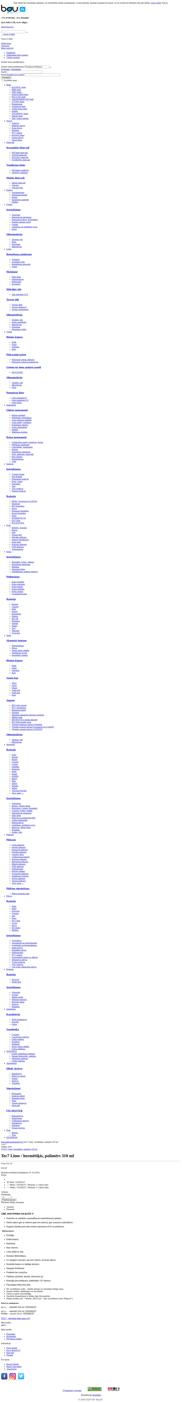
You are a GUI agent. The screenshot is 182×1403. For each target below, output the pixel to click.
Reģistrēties (16, 69)
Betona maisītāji (18, 415)
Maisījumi (11, 271)
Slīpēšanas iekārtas (19, 432)
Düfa (14, 609)
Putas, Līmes (17, 481)
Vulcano (15, 185)
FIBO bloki (16, 92)
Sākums (4, 1142)
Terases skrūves (18, 1128)
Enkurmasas (17, 1118)
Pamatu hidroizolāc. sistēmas (24, 1056)
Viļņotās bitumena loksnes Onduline (27, 724)
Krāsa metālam (18, 589)
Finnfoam (16, 504)
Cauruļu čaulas (18, 474)
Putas (14, 242)
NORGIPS (16, 982)
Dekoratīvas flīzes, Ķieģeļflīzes (25, 220)
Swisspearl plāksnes (20, 874)
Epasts (4, 72)
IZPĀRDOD (11, 1137)
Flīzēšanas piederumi (20, 445)
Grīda (8, 249)
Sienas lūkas (17, 140)
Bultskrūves (17, 1074)
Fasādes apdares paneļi (21, 222)
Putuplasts (16, 244)
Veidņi (14, 267)
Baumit (15, 604)
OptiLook (16, 693)
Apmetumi (16, 803)
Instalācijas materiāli (20, 200)
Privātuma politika (14, 1339)
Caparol (15, 607)
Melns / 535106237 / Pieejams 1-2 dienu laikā (29, 1185)
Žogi (8, 1130)
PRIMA (15, 930)
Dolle (14, 342)
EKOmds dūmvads (20, 153)
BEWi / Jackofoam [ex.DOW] (24, 501)
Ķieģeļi (15, 111)
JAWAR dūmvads (19, 155)
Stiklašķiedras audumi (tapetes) (25, 572)
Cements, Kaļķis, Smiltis (22, 811)
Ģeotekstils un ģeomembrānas (24, 945)
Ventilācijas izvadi (19, 653)
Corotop (15, 913)
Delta (14, 906)
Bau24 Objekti (12, 1364)
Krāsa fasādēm (18, 582)
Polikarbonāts (17, 869)
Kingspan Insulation (20, 511)
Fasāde (9, 204)
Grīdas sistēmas (18, 1061)
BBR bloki (16, 90)
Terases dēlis (17, 305)
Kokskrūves (17, 1123)
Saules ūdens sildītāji (20, 650)
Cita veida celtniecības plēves (24, 967)
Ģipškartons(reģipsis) (21, 857)
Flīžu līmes (16, 277)
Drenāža (15, 1022)
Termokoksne (17, 549)
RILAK (15, 619)
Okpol (14, 688)
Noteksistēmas (18, 646)
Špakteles (16, 830)
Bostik (14, 759)
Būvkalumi (16, 1093)
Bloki (8, 85)
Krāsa (14, 229)
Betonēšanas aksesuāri (21, 264)
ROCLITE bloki (19, 97)
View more (18, 793)
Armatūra (16, 259)
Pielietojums (13, 576)
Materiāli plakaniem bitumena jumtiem (28, 715)
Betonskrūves (17, 1116)
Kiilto (14, 771)
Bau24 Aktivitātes (13, 1366)
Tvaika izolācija (18, 962)
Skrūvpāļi (16, 1105)
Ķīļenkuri (16, 1125)
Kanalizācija (13, 1014)
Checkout (5, 46)
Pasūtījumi (10, 53)
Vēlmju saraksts (13, 57)
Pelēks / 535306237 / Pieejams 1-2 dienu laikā (29, 1187)
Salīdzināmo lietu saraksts (17, 55)
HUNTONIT (17, 372)
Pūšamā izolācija (19, 491)
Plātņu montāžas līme (21, 894)
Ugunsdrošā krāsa (19, 594)
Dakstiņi (15, 712)
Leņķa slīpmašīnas (19, 427)
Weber (14, 788)
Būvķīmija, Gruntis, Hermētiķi (24, 808)
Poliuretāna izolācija (20, 479)
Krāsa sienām (17, 591)
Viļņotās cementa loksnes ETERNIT (27, 729)
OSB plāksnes (18, 547)
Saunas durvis (17, 138)
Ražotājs (11, 496)
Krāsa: (4, 1175)
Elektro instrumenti (17, 410)
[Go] (50, 67)
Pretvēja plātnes (18, 871)
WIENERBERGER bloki (23, 99)
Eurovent (15, 911)
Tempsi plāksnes (19, 881)
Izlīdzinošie (16, 282)
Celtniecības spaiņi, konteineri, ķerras (27, 442)
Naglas (15, 1078)
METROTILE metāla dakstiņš (24, 720)
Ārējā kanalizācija (19, 1019)
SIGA (14, 925)
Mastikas (15, 567)
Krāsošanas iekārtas (20, 425)
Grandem (96, 1395)
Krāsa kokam (17, 587)
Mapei (14, 779)
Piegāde (9, 1355)
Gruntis (15, 224)
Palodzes (15, 130)
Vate (13, 486)
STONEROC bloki (20, 114)
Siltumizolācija (14, 234)
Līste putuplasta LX (20, 400)
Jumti (8, 635)
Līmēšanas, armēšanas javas (23, 825)
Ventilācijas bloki (15, 165)
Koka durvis (17, 128)
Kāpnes (15, 449)
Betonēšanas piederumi (19, 254)
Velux (14, 683)
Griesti (9, 332)
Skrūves (15, 1004)
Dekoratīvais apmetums (21, 217)
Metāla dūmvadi (15, 177)
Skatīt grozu (6, 43)
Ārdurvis (15, 123)
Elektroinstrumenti (19, 195)
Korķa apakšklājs (19, 322)
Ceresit (15, 764)
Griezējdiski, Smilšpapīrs (22, 447)
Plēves (14, 648)
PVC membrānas (19, 708)
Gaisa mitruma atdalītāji (22, 420)
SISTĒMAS (11, 1051)
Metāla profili (17, 997)
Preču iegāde (11, 1348)
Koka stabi (16, 542)
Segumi (10, 700)
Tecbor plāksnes (18, 878)
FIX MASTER (14, 1110)
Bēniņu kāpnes (14, 337)
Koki (8, 525)
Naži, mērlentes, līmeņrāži (23, 454)
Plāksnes (10, 835)
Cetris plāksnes (18, 845)
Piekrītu (165, 3)
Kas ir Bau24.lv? (13, 1350)
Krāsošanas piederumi (21, 452)
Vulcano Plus (17, 188)
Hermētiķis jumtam (20, 655)
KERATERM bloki (20, 94)
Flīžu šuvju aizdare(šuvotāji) (23, 818)
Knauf (14, 774)
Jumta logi (12, 678)
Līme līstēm (17, 403)
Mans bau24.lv (7, 48)
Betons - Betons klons (21, 806)
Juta (13, 916)
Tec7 (14, 628)
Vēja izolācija (17, 489)
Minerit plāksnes (19, 864)
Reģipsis (10, 969)
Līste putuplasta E (19, 398)
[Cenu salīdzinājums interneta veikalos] (113, 1390)
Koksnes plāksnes (19, 544)
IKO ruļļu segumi (19, 705)
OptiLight (16, 690)
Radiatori (15, 1044)
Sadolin (15, 623)
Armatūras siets (18, 262)
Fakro (14, 344)
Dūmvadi (10, 142)
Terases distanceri (19, 307)
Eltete (14, 909)
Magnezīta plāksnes (20, 862)
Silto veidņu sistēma (20, 118)
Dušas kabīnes (18, 1039)
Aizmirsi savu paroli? (15, 75)
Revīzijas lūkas (18, 135)
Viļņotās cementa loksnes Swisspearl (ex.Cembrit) (33, 727)
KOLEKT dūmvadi (20, 157)
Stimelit (15, 786)
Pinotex (15, 616)
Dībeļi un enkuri (18, 1076)
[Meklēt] (27, 32)
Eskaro (15, 611)
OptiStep (15, 347)
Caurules (15, 1034)
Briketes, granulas (19, 528)
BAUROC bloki (19, 87)
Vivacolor (16, 633)
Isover (14, 508)
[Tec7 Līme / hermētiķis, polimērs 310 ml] (19, 1149)
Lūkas (14, 1024)
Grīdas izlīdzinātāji (19, 820)
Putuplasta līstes (15, 392)
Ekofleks (15, 767)
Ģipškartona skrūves (20, 1121)
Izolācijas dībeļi (18, 1096)
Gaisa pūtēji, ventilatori (21, 422)
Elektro (9, 190)
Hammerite (16, 614)
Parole (3, 75)
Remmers (16, 621)
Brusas (14, 530)
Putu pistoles (17, 457)
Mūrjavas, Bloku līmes (21, 827)
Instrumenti (11, 405)
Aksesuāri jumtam (16, 640)
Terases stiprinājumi (20, 309)
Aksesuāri (16, 215)
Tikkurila (15, 631)
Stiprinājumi (11, 1063)
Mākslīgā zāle (13, 289)
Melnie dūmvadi (18, 183)
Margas (15, 1133)
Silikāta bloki (17, 116)
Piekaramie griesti (16, 354)
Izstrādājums (13, 209)
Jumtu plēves (17, 948)
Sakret (14, 626)
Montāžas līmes (18, 1098)
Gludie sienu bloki (19, 109)
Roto (14, 349)
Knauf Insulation (19, 513)
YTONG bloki (18, 102)
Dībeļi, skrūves (14, 1068)
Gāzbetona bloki (19, 106)
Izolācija (9, 464)
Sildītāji (15, 202)
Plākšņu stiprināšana (17, 888)
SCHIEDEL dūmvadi (21, 160)
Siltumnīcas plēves (19, 960)
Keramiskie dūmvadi (17, 147)
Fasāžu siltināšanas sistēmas (23, 1054)
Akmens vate (17, 239)
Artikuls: (4, 1192)
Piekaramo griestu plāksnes (23, 360)
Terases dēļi (12, 299)
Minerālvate (17, 247)
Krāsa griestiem (18, 584)
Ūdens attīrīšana (18, 1049)
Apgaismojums (18, 192)
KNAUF (15, 980)
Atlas (14, 755)
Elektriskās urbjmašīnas (21, 418)
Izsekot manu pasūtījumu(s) (12, 67)
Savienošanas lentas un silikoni (25, 957)
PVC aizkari (17, 133)
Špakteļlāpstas (18, 459)
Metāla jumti (17, 717)
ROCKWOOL (18, 523)
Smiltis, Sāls (17, 832)
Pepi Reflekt (17, 477)
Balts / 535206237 (17, 1182)
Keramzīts (16, 284)
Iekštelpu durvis (18, 126)
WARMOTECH (19, 518)
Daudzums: (6, 1194)
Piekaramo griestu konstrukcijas (25, 362)
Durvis (9, 121)
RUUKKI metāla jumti (21, 722)
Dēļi (13, 532)
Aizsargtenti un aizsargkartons (24, 943)
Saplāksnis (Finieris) (20, 876)
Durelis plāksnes (19, 847)
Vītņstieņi (16, 1083)
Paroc (14, 516)
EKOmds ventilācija (20, 170)
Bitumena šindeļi (19, 710)
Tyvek (14, 923)
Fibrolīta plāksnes (19, 537)
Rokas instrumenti (16, 437)
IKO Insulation (18, 506)
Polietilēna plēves (19, 950)
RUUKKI (16, 928)
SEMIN (15, 776)
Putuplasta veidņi (19, 329)
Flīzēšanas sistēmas (20, 1058)
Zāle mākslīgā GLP (20, 294)
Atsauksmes (11, 1369)
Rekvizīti (10, 1353)
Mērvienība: (6, 1322)
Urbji (14, 461)
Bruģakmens (17, 104)
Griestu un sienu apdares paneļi (23, 367)
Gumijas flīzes (18, 854)
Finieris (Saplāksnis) (20, 540)
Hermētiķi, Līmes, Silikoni (23, 562)
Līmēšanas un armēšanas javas (24, 227)
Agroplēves (16, 940)
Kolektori (16, 1042)
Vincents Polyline (19, 791)
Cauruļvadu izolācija (20, 1037)
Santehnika (11, 1009)
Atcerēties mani (10, 80)
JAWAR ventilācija (20, 173)
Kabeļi (14, 197)
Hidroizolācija (18, 279)
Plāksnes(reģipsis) (19, 999)
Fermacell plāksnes (20, 850)
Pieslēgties (5, 69)
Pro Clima (16, 520)
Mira (14, 781)
